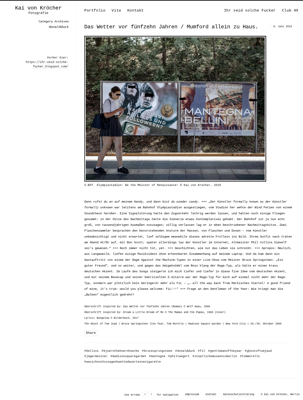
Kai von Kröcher (38, 8)
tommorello (250, 356)
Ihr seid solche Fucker (250, 10)
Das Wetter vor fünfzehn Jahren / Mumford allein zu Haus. (171, 27)
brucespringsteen (157, 351)
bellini (91, 351)
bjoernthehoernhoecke (120, 351)
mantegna (157, 356)
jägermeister (96, 356)
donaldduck (185, 351)
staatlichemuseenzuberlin (215, 356)
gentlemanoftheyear (225, 351)
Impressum (192, 394)
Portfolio (94, 10)
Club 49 (290, 10)
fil (201, 351)
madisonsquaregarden (128, 356)
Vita (116, 10)
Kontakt (135, 10)
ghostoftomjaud (258, 351)
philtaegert (179, 356)
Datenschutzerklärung (238, 394)
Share (91, 333)
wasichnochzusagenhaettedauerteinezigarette (122, 361)
